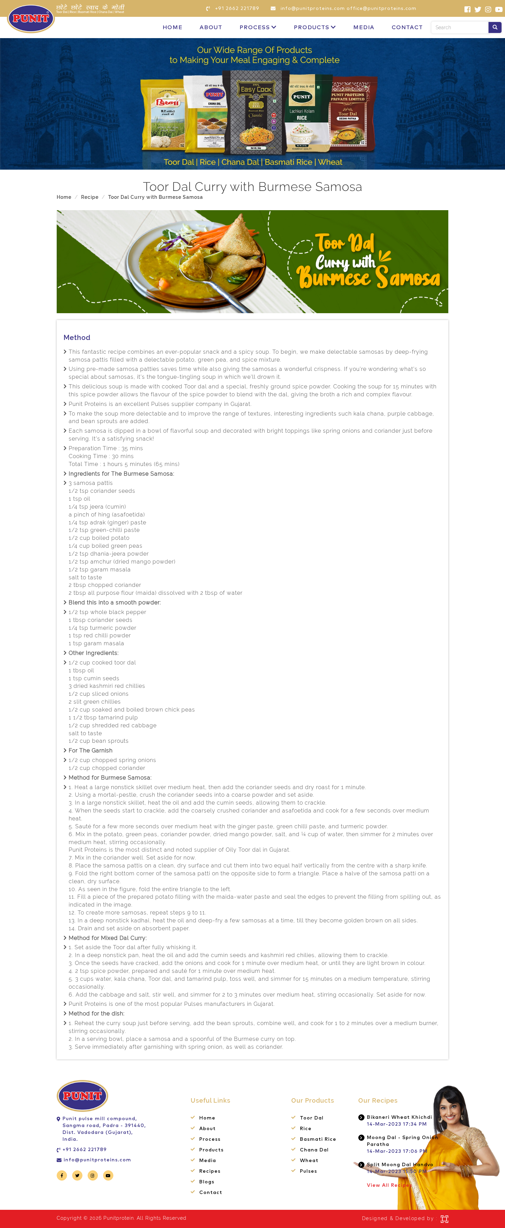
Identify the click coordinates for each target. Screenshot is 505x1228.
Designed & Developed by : (400, 1218)
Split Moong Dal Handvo (400, 1164)
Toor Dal (312, 1118)
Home (172, 27)
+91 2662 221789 (85, 1149)
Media (363, 27)
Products (311, 27)
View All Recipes (389, 1185)
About (211, 27)
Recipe (90, 197)
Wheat (309, 1160)
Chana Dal (314, 1150)
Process (254, 27)
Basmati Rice (318, 1139)
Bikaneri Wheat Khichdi (399, 1117)
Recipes (210, 1171)
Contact (407, 27)
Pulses (308, 1171)
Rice (306, 1128)
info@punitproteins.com (97, 1160)
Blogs (206, 1182)
